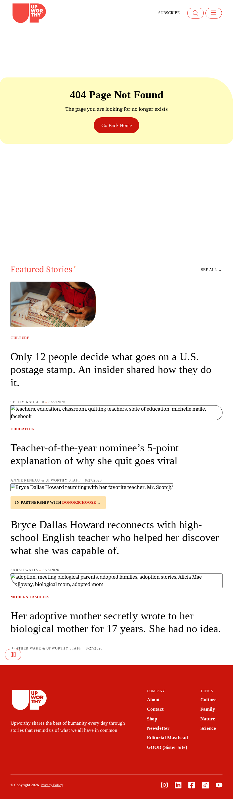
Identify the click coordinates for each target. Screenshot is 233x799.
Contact (155, 709)
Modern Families (30, 597)
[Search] (195, 13)
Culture (20, 338)
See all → (211, 270)
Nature (207, 719)
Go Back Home (116, 125)
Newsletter (158, 728)
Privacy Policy (52, 785)
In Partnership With (58, 503)
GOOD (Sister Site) (167, 747)
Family (207, 709)
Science (208, 728)
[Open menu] (213, 13)
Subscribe (169, 13)
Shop (152, 719)
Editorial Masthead (167, 737)
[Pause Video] (13, 654)
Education (23, 429)
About (153, 699)
